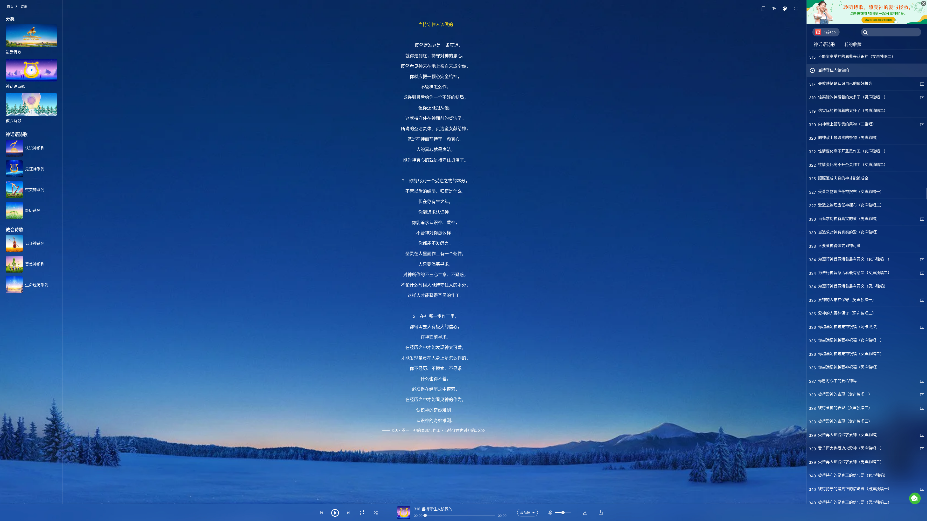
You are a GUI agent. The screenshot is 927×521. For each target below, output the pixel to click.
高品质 (525, 512)
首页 (10, 6)
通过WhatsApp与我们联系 (875, 477)
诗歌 (24, 6)
